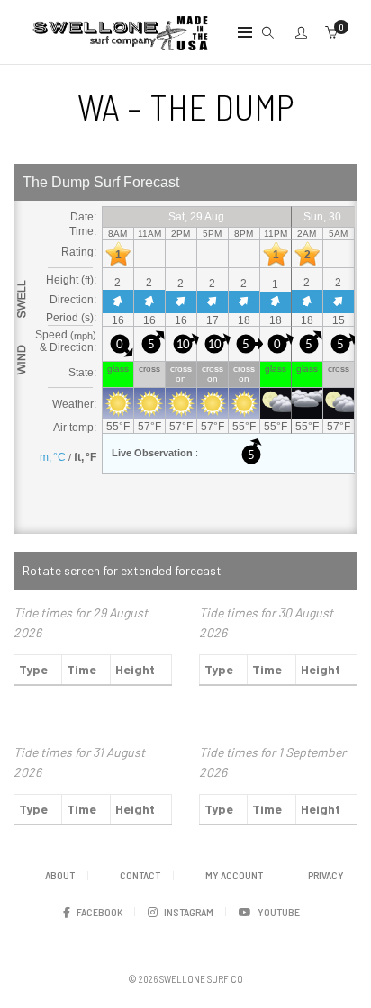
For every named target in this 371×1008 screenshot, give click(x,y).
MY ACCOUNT (234, 874)
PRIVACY (326, 874)
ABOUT (60, 874)
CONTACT (140, 874)
